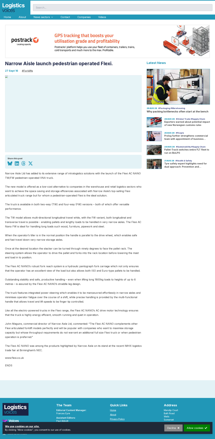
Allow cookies (195, 428)
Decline (171, 428)
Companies (84, 17)
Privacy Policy (117, 419)
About (22, 17)
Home (7, 17)
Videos (102, 17)
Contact (65, 17)
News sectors (42, 17)
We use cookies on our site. (22, 426)
